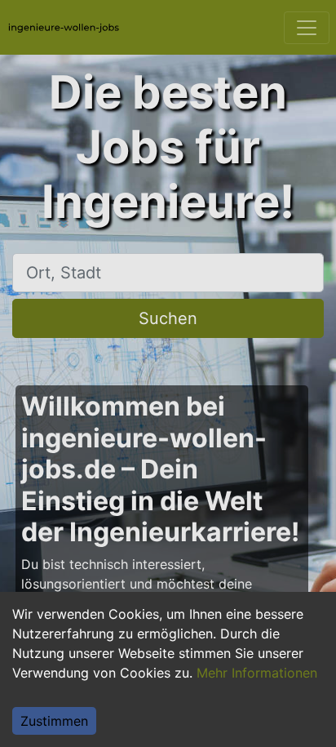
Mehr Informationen (257, 673)
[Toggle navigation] (306, 27)
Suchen (168, 318)
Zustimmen (54, 721)
